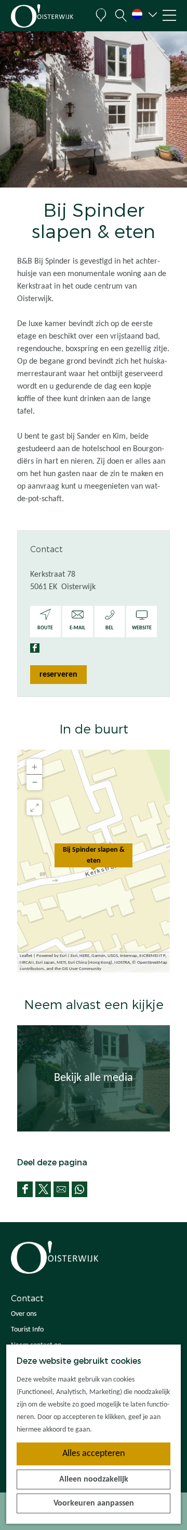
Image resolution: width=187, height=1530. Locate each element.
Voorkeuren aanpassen (94, 1503)
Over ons (23, 1314)
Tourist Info (27, 1330)
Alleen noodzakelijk (93, 1479)
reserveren (58, 674)
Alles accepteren (93, 1454)
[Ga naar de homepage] (49, 16)
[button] (93, 861)
